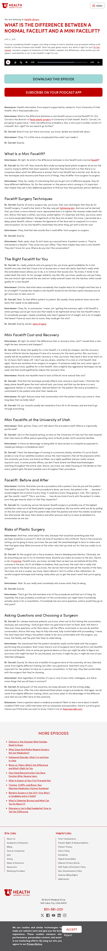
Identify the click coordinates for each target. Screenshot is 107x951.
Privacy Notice (34, 944)
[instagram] (64, 915)
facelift (94, 159)
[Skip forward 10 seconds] (21, 62)
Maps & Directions (15, 863)
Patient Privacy (65, 846)
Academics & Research (17, 842)
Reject (68, 935)
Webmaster (63, 879)
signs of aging (39, 323)
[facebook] (48, 915)
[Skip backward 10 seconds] (15, 62)
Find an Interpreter (16, 850)
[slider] (62, 62)
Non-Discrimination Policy (70, 871)
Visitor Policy (64, 850)
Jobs (9, 855)
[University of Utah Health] (12, 5)
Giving (10, 859)
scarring (17, 560)
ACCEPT (71, 929)
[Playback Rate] (98, 62)
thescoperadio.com (72, 708)
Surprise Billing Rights (68, 875)
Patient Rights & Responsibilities (73, 842)
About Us (11, 838)
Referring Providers (16, 871)
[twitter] (42, 915)
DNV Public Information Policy (72, 867)
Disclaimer (63, 855)
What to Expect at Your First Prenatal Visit (30, 780)
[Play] (9, 62)
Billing (9, 846)
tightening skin (67, 208)
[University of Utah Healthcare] (53, 892)
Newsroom (12, 867)
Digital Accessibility (67, 859)
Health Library (31, 19)
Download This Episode (53, 79)
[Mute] (26, 62)
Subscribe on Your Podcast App (53, 92)
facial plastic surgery (40, 119)
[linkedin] (59, 915)
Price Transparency (67, 838)
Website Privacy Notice (69, 863)
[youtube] (53, 915)
